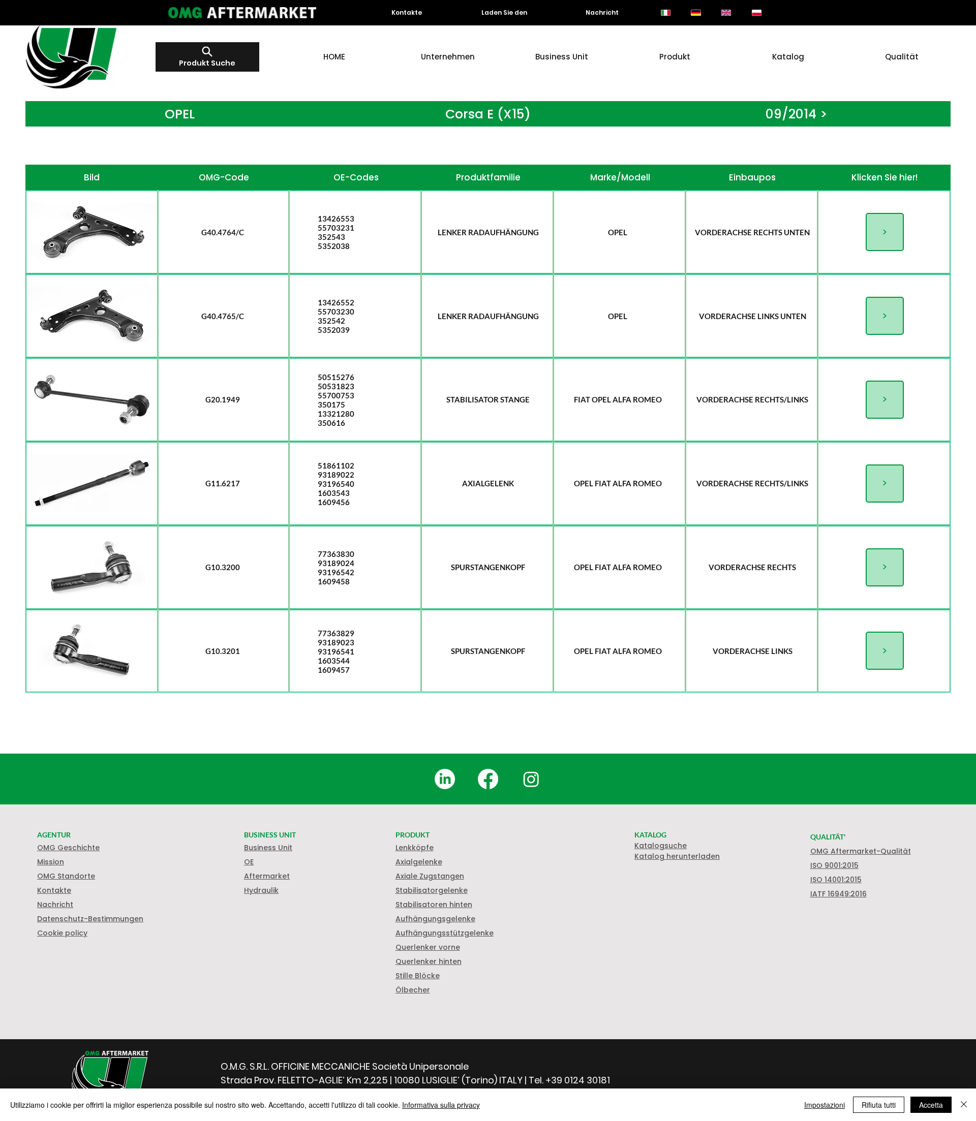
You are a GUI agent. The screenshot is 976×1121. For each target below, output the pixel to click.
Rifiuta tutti (879, 1105)
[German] (696, 12)
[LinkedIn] (445, 779)
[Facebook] (488, 779)
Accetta (931, 1105)
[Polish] (756, 12)
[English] (726, 12)
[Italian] (666, 12)
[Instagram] (531, 779)
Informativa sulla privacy (441, 1105)
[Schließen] (964, 1105)
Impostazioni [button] (824, 1105)
